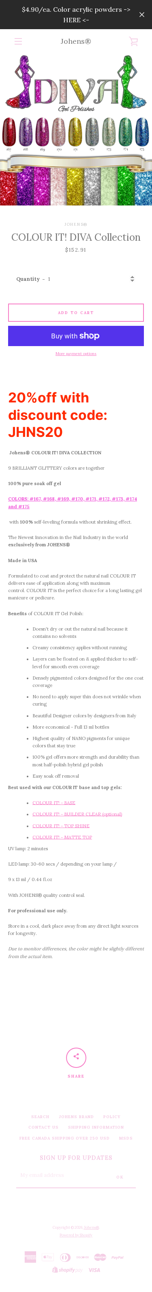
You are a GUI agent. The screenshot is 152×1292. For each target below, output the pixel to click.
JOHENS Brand (76, 1116)
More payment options (76, 353)
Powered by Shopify (76, 1235)
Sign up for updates (76, 1158)
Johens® (76, 41)
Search (40, 1116)
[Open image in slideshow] (76, 129)
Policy (112, 1116)
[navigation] (18, 41)
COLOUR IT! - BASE (53, 803)
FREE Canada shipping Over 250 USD (64, 1138)
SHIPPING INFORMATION (96, 1127)
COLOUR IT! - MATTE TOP (62, 837)
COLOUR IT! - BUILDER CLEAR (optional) (77, 814)
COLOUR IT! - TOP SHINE (61, 826)
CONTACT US (43, 1127)
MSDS (126, 1138)
